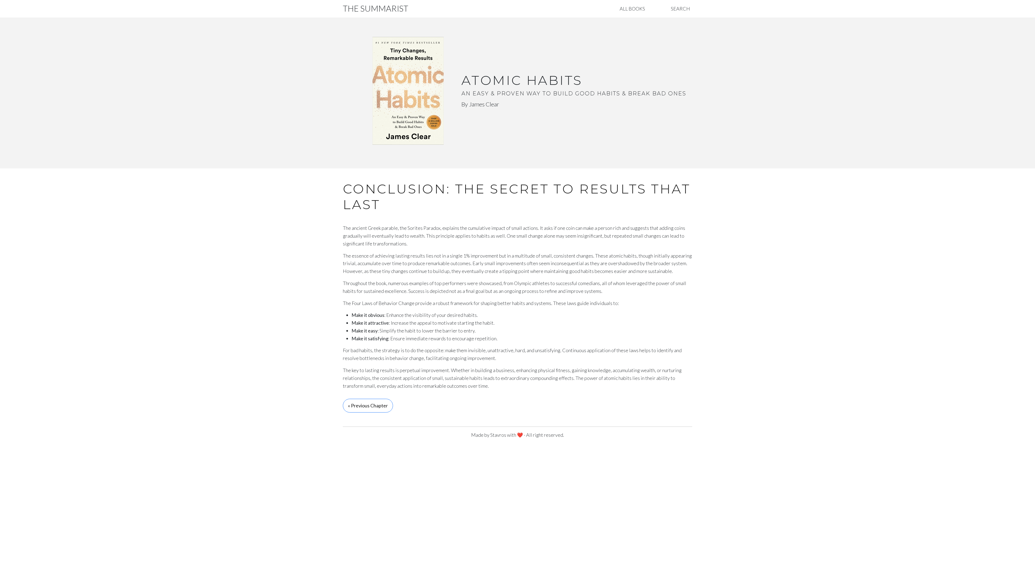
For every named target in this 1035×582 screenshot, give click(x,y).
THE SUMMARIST (375, 8)
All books (632, 9)
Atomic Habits (521, 80)
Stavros (498, 435)
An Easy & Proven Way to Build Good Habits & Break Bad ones (573, 93)
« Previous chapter (368, 405)
